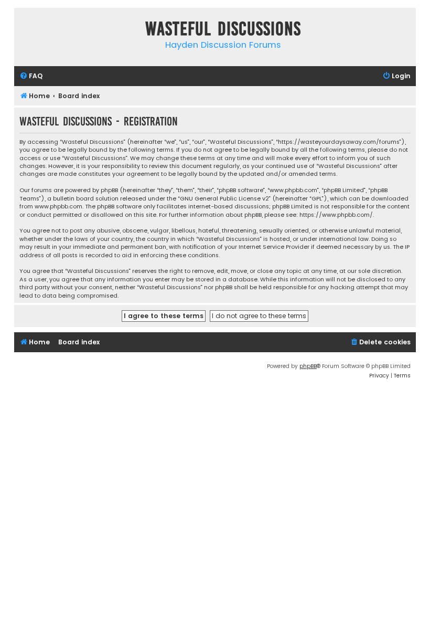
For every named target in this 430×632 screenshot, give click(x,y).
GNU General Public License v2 (224, 199)
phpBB (308, 366)
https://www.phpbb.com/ (336, 215)
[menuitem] (30, 76)
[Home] (25, 30)
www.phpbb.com (58, 206)
